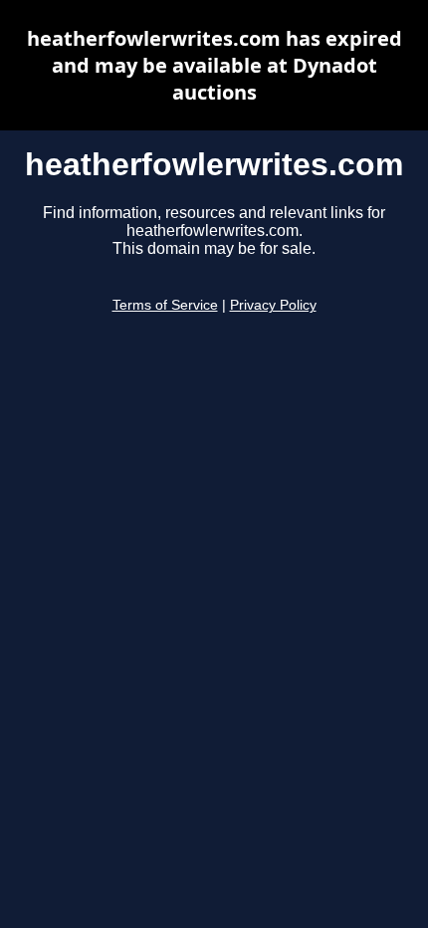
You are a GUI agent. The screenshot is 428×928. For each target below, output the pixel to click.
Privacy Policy (273, 305)
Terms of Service (165, 305)
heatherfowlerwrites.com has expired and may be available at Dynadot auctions (214, 65)
